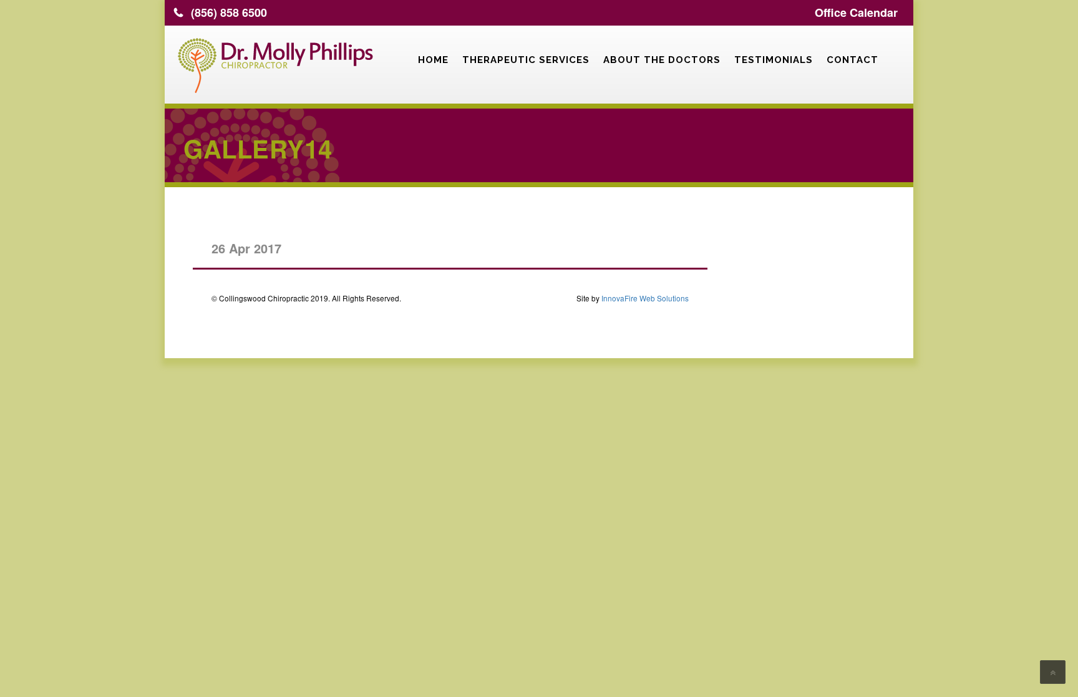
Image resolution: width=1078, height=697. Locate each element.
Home (433, 60)
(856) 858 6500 (229, 12)
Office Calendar (856, 12)
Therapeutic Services (526, 60)
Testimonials (773, 60)
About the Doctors (662, 60)
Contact (852, 60)
